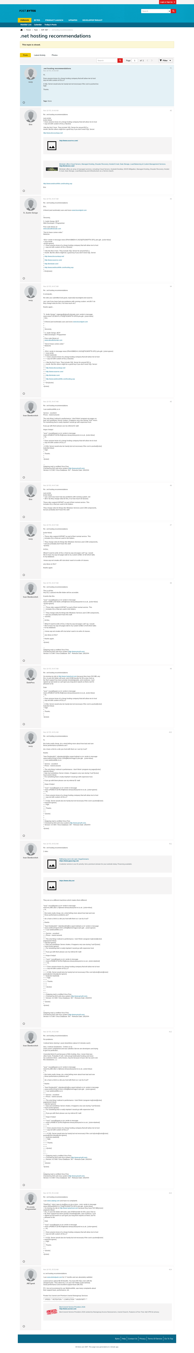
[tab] (25, 55)
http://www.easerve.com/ (68, 141)
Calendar (38, 25)
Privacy (142, 1339)
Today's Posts (50, 25)
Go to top (168, 1339)
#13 (170, 1193)
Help (124, 1339)
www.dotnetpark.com (54, 1277)
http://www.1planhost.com (67, 676)
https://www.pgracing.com (69, 861)
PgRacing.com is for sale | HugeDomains (74, 859)
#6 (171, 485)
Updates (72, 20)
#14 (170, 1269)
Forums (24, 20)
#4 (171, 286)
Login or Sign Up (166, 2)
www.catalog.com (53, 1201)
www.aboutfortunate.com (52, 229)
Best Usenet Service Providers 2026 (72, 1307)
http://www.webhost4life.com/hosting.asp (57, 184)
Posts (25, 55)
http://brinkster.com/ (66, 166)
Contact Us (132, 1339)
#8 (171, 583)
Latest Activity (39, 55)
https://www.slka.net (66, 881)
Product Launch (54, 20)
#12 (170, 1032)
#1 (171, 68)
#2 (171, 111)
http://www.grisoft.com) (77, 468)
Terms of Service (155, 1339)
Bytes (117, 1339)
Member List (25, 25)
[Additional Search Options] (169, 11)
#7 (171, 525)
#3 (171, 199)
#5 (171, 402)
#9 (171, 669)
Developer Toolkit (92, 20)
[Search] (173, 11)
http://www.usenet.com (67, 1309)
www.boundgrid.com (79, 210)
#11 (170, 844)
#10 (170, 732)
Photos (55, 55)
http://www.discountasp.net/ (53, 133)
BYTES (37, 20)
